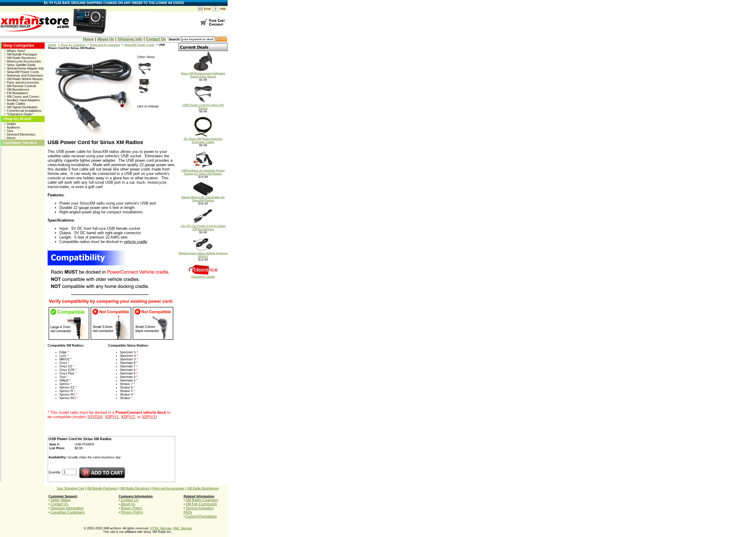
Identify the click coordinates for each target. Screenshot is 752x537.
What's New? (16, 51)
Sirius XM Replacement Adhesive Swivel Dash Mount (203, 75)
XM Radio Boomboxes (203, 488)
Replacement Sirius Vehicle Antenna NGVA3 (203, 254)
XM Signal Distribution (22, 107)
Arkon (10, 138)
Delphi (11, 124)
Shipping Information (67, 508)
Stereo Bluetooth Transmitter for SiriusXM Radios (203, 198)
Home (88, 39)
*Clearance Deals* (19, 114)
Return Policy (131, 508)
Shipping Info (130, 39)
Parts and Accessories (22, 82)
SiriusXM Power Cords (22, 72)
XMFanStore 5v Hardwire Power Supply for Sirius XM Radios (203, 172)
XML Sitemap (182, 528)
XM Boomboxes (17, 89)
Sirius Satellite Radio (21, 65)
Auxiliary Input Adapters (23, 100)
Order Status (60, 500)
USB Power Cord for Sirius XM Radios (203, 106)
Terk (9, 131)
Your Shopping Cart (70, 488)
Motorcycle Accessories (23, 61)
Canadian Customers (68, 512)
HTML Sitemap (160, 528)
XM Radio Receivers (21, 58)
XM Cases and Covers (22, 96)
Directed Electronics (21, 134)
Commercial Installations (23, 110)
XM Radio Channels (202, 500)
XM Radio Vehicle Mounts (24, 79)
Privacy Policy (132, 512)
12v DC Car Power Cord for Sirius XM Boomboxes (203, 227)
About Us (105, 39)
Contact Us (156, 39)
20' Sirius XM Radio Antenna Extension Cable (203, 140)
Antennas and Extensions (24, 75)
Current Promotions (201, 516)
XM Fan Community (201, 504)
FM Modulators (17, 93)
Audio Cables (16, 103)
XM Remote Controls (21, 86)
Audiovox (13, 127)
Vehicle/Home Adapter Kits (25, 68)
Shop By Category (73, 44)
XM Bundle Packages (21, 54)
